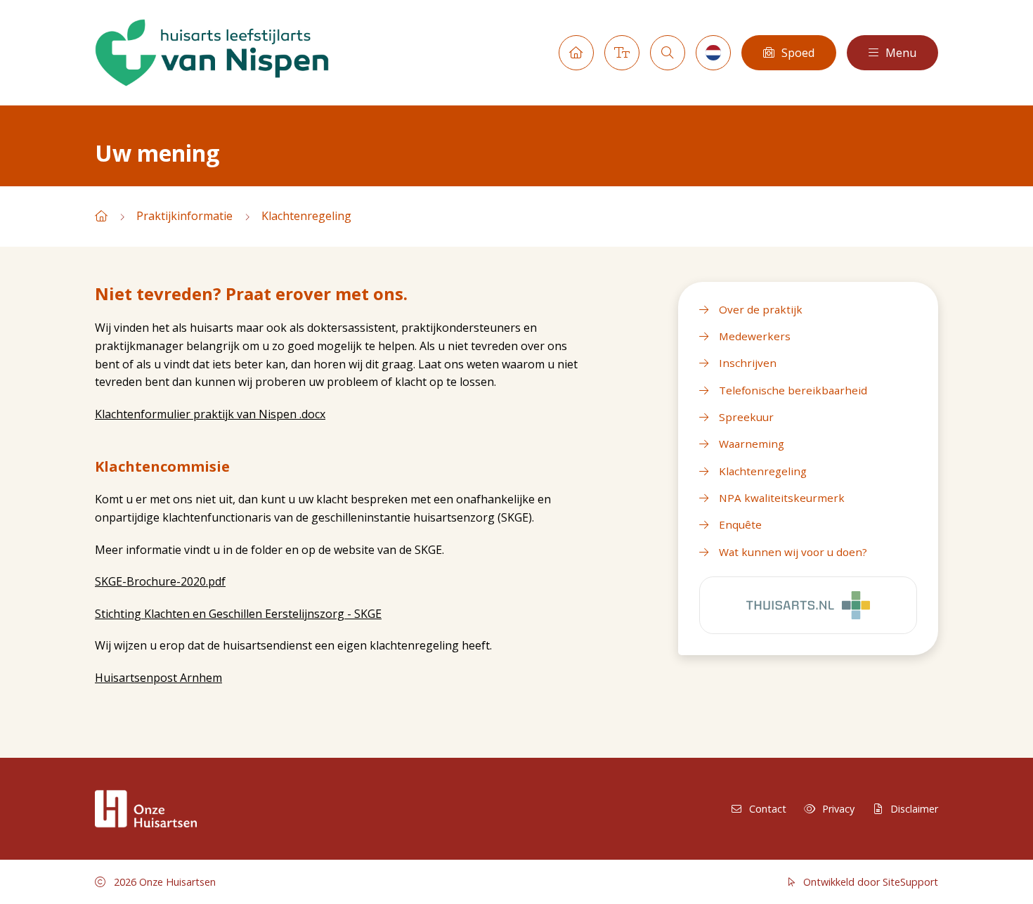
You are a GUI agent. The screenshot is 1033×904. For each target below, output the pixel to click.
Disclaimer (914, 808)
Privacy (838, 808)
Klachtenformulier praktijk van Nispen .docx (210, 414)
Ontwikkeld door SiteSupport (869, 882)
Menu (900, 52)
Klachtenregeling (306, 216)
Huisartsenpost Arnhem (158, 677)
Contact (767, 808)
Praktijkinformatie (184, 216)
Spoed (797, 52)
